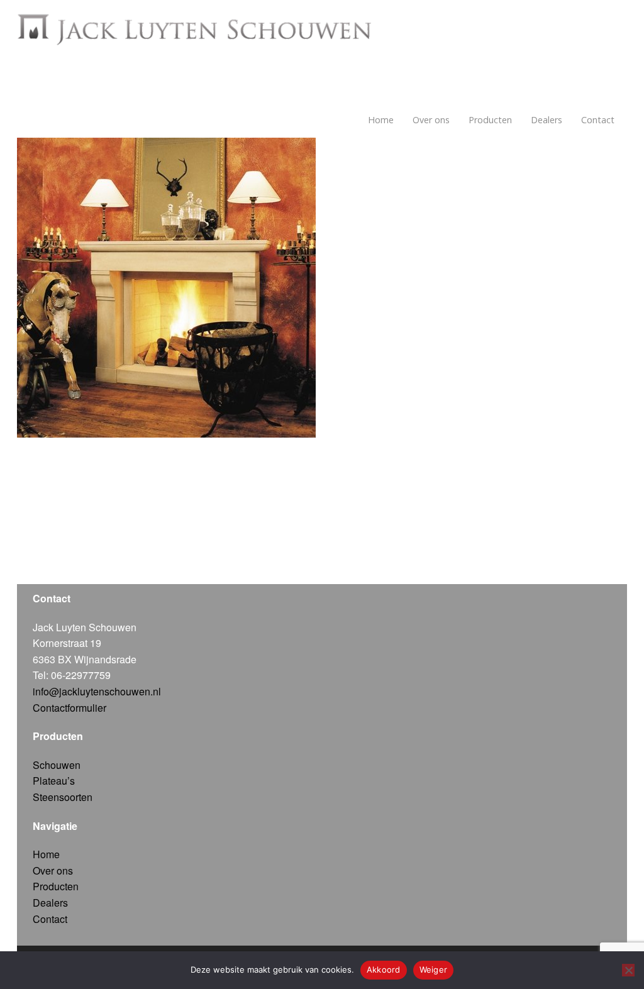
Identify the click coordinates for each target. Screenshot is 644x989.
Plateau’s (54, 780)
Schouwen (56, 765)
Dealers (546, 120)
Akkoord (384, 969)
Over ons (431, 120)
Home (381, 120)
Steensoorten (62, 797)
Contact (597, 120)
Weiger (433, 969)
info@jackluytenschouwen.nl (97, 691)
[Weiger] (628, 970)
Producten (490, 120)
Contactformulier (69, 707)
